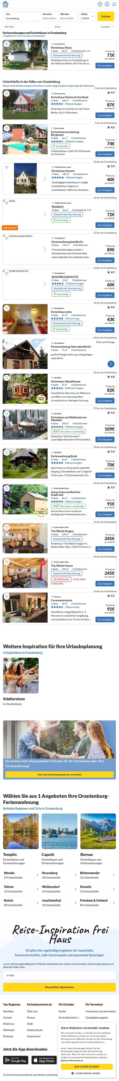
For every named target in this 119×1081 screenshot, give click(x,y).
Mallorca (8, 1023)
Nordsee (8, 1011)
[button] (115, 4)
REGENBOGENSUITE (65, 277)
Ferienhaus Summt (63, 170)
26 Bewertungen (74, 388)
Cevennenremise (61, 600)
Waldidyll (58, 206)
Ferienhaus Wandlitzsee (66, 381)
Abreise (64, 14)
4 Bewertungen (74, 177)
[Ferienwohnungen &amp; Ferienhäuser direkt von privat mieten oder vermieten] (5, 4)
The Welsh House (62, 565)
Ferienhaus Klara (61, 47)
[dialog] (87, 1050)
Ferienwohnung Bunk (64, 456)
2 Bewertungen (73, 462)
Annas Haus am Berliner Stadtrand (65, 493)
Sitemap (8, 1036)
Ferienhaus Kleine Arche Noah (69, 97)
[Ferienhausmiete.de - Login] (107, 4)
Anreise (47, 14)
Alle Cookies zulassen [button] (87, 1066)
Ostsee (7, 1017)
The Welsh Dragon (62, 531)
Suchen (105, 16)
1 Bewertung (72, 318)
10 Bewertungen (74, 426)
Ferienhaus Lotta (61, 311)
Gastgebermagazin (97, 1017)
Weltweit (9, 1030)
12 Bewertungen (74, 141)
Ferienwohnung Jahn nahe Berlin (71, 346)
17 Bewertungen (75, 283)
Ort (8, 14)
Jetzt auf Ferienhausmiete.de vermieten (59, 774)
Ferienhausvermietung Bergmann (65, 133)
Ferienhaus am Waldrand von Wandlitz (68, 419)
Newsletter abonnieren (59, 987)
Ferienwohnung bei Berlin (67, 241)
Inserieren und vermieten (101, 1011)
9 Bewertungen (73, 103)
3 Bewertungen (73, 501)
